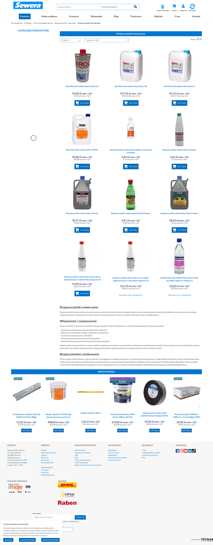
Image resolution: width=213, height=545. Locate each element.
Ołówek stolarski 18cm (90, 413)
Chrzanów (45, 470)
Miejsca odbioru (49, 16)
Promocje (74, 16)
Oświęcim (45, 472)
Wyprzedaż (96, 16)
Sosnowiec (45, 460)
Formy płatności (114, 460)
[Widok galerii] (201, 39)
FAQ (143, 458)
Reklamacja (112, 455)
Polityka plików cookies (151, 453)
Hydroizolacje (80, 450)
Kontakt (196, 16)
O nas (177, 16)
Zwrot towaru (113, 453)
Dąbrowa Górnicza (48, 453)
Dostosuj (8, 540)
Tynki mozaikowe (81, 462)
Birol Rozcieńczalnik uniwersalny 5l (179, 86)
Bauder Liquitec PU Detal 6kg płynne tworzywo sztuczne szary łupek (58, 417)
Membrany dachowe (82, 453)
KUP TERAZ (84, 103)
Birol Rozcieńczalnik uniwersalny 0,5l (82, 86)
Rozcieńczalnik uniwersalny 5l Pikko (82, 150)
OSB (76, 455)
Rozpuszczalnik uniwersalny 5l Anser (82, 213)
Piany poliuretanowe (83, 460)
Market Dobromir (48, 475)
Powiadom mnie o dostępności (130, 295)
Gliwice (44, 455)
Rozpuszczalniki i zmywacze (65, 23)
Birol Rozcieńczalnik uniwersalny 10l (131, 86)
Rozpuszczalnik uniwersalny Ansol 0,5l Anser (131, 213)
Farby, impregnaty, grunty (43, 23)
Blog (116, 16)
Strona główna (16, 23)
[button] (199, 406)
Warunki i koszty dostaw (117, 458)
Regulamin (112, 450)
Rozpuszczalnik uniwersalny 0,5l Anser (179, 150)
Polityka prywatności (150, 455)
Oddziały (158, 16)
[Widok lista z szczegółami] (198, 39)
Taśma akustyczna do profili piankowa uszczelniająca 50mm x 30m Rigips (154, 416)
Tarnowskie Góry (47, 462)
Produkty (24, 16)
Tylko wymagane (27, 540)
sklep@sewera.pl (13, 458)
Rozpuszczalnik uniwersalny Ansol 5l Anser (179, 213)
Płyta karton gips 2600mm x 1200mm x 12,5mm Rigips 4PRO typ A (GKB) (186, 417)
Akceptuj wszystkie (50, 540)
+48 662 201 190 (20, 460)
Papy (77, 458)
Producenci (136, 16)
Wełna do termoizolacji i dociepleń (88, 465)
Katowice (44, 458)
